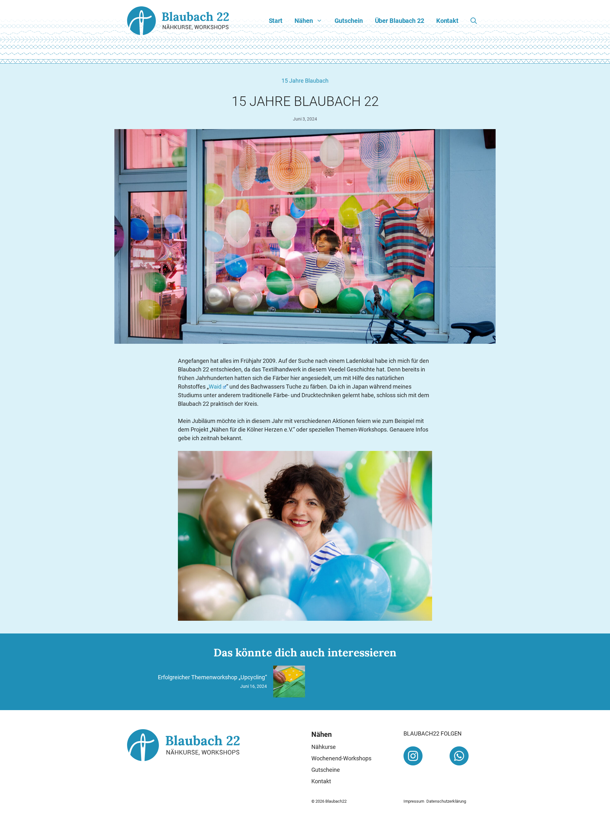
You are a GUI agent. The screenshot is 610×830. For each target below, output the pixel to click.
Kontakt (447, 20)
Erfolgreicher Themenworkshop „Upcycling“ (212, 677)
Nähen (304, 20)
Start (275, 20)
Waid (215, 386)
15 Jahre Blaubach (305, 80)
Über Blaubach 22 (399, 20)
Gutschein (349, 20)
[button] (473, 20)
